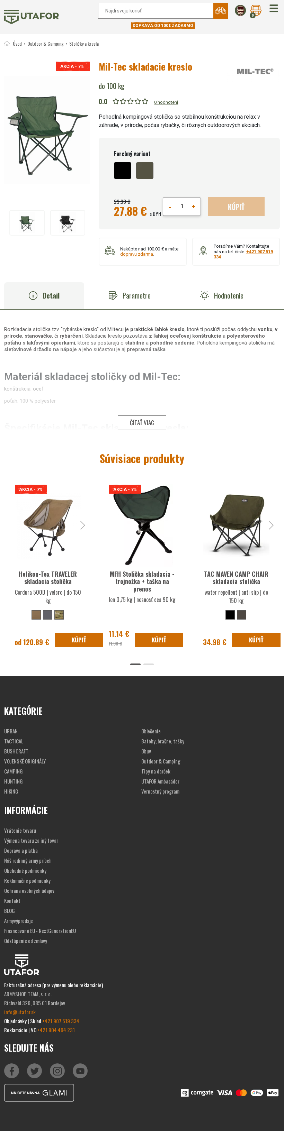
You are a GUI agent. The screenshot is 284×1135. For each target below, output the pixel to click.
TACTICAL (13, 741)
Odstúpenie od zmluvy (25, 940)
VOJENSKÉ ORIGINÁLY (25, 761)
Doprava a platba (21, 850)
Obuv (146, 751)
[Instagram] (80, 1070)
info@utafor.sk (20, 1012)
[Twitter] (34, 1070)
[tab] (44, 295)
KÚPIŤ (236, 207)
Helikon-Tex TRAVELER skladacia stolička (48, 577)
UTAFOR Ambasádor (160, 781)
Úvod (17, 43)
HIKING (11, 791)
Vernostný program (160, 791)
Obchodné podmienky (25, 870)
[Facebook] (11, 1070)
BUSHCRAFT (16, 751)
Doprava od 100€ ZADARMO (163, 25)
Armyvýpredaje (18, 920)
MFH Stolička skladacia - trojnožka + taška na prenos (142, 581)
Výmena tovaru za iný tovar (31, 840)
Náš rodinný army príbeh (28, 860)
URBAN (11, 731)
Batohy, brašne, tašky (162, 741)
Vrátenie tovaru (20, 830)
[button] (273, 8)
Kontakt (12, 900)
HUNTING (13, 781)
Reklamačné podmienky (27, 880)
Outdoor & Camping (45, 43)
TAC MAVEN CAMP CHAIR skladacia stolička (236, 577)
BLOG (9, 910)
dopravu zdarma (136, 254)
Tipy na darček (155, 771)
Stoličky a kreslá (84, 43)
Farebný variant (132, 153)
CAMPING (13, 771)
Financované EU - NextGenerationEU (40, 930)
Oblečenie (151, 731)
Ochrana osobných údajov (29, 890)
